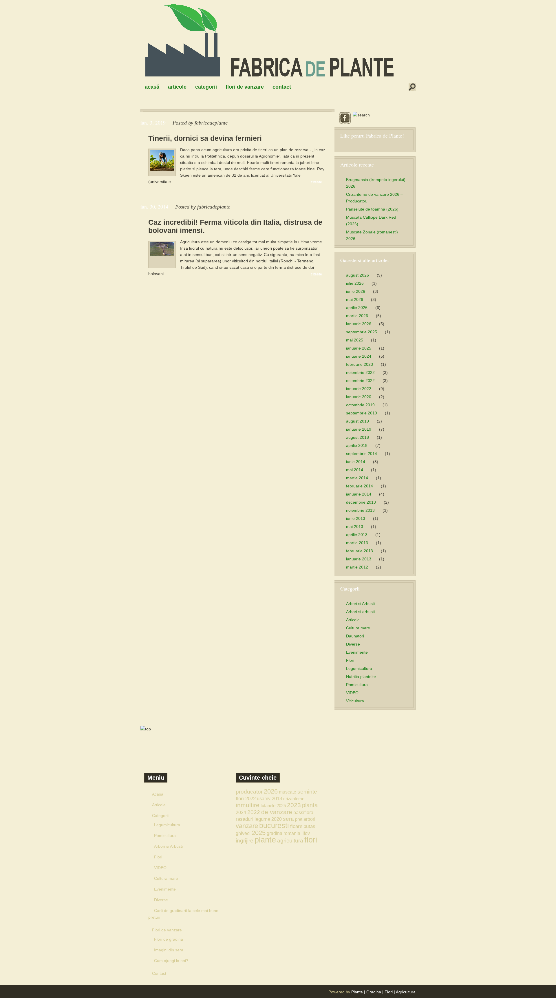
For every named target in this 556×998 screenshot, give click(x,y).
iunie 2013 (355, 518)
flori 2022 (246, 798)
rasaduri (244, 819)
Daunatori (355, 636)
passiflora (303, 812)
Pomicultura (357, 684)
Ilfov (305, 833)
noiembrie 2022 (360, 372)
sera (288, 819)
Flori (350, 660)
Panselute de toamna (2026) (372, 209)
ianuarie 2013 (358, 559)
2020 (276, 819)
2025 (259, 832)
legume (262, 819)
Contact (281, 87)
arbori (309, 819)
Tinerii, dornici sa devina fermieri (205, 138)
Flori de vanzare (245, 87)
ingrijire (244, 841)
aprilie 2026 (356, 307)
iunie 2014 (355, 461)
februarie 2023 (359, 364)
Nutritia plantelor (361, 676)
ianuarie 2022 (358, 388)
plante (265, 840)
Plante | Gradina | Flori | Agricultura (383, 992)
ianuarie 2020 (358, 396)
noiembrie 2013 (360, 510)
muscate (287, 791)
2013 (277, 798)
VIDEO (352, 692)
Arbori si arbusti (360, 611)
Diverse (353, 644)
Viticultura (355, 701)
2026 (271, 791)
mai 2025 (354, 340)
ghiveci (243, 833)
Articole (177, 87)
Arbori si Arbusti (360, 603)
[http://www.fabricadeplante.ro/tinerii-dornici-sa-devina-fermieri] (162, 169)
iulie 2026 (355, 283)
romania (292, 833)
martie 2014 (357, 478)
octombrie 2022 (360, 380)
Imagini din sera (168, 950)
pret (298, 819)
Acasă (152, 87)
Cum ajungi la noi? (171, 960)
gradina (274, 833)
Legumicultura (359, 668)
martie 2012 (357, 567)
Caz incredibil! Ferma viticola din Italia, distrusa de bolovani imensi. (235, 226)
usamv (263, 798)
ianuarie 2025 (358, 348)
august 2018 (357, 437)
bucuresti (274, 825)
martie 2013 (357, 542)
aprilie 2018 (356, 445)
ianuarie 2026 (358, 323)
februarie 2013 (359, 551)
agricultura (290, 841)
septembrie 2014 (361, 453)
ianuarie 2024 (358, 356)
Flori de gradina (168, 939)
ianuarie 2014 (358, 494)
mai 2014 (354, 469)
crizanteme (293, 798)
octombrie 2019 (360, 405)
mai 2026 (354, 299)
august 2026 (357, 275)
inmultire (247, 805)
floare (296, 826)
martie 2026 (357, 315)
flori (310, 840)
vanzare (247, 825)
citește (316, 182)
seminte (307, 792)
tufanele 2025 (273, 805)
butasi (310, 826)
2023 (294, 805)
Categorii (206, 87)
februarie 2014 (359, 486)
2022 (253, 812)
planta (310, 805)
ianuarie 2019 (358, 429)
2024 (241, 812)
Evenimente (357, 652)
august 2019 (357, 421)
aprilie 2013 (356, 534)
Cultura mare (358, 628)
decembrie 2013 (361, 502)
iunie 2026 (355, 291)
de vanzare (276, 812)
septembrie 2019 (361, 413)
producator (249, 792)
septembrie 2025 (361, 332)
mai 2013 (354, 526)
